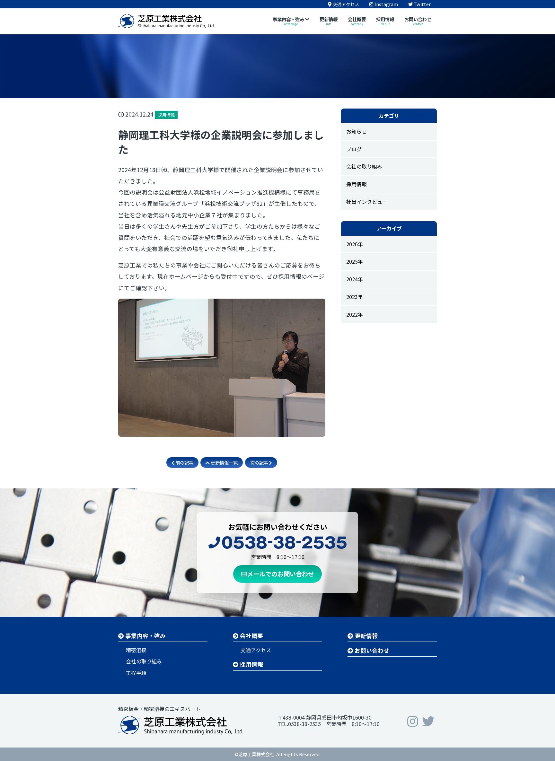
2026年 (354, 244)
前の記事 (183, 462)
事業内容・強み (145, 636)
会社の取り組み (364, 166)
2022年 (354, 314)
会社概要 (251, 636)
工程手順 (136, 673)
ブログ (354, 149)
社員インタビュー (366, 202)
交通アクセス (256, 650)
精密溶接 (136, 650)
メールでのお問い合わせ (280, 573)
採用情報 (356, 184)
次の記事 (259, 462)
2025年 (354, 261)
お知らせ (356, 131)
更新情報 (365, 636)
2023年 (354, 297)
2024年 (354, 279)
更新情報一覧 (224, 462)
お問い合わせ (371, 650)
